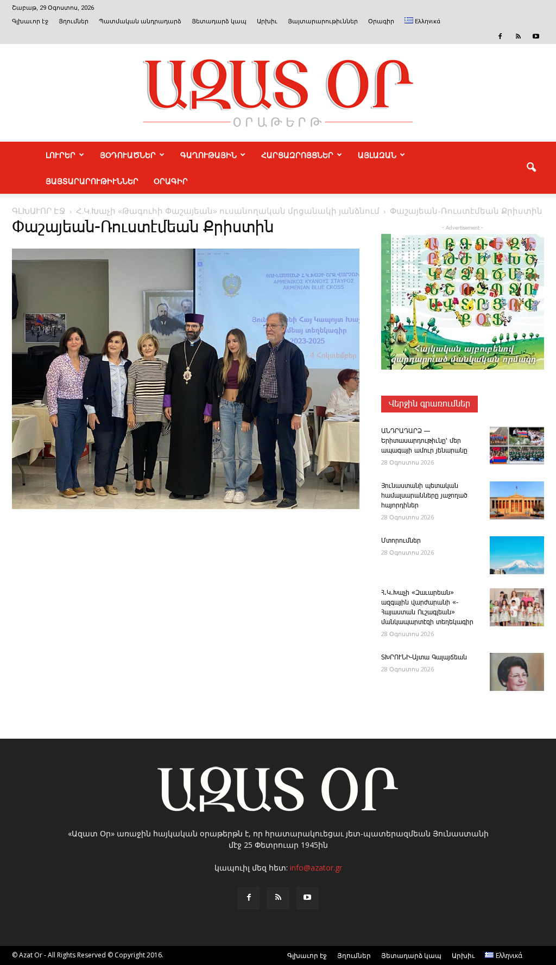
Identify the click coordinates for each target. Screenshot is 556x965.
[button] (531, 168)
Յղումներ (74, 21)
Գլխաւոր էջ (30, 21)
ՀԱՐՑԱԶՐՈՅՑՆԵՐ (297, 154)
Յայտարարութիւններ (323, 21)
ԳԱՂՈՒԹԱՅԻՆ (208, 154)
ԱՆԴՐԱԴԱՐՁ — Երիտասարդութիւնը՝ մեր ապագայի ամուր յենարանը (424, 441)
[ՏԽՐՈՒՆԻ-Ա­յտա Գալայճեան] (517, 672)
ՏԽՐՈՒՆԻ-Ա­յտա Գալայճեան (424, 658)
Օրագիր (381, 21)
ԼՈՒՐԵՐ (60, 154)
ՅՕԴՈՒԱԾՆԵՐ (128, 154)
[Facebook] (500, 36)
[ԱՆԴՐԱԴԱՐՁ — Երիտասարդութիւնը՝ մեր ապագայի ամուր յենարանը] (517, 446)
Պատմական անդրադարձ (140, 21)
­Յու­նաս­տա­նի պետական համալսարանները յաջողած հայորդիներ (424, 496)
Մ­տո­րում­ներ (401, 541)
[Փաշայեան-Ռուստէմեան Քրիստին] (185, 507)
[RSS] (518, 36)
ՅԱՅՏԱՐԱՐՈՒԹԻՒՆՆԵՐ (92, 180)
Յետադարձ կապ (219, 21)
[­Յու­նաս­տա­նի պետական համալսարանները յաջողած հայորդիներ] (517, 500)
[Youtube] (536, 36)
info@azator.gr (316, 867)
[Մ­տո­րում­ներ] (517, 555)
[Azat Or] (278, 93)
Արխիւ (267, 21)
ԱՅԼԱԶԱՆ (377, 154)
